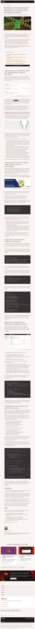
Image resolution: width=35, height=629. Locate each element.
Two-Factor (16, 118)
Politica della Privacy (8, 611)
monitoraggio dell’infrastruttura (14, 168)
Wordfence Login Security (10, 146)
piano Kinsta (19, 365)
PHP (15, 567)
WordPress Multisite (9, 371)
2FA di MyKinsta (20, 105)
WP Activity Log (22, 191)
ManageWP (7, 370)
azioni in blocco (15, 328)
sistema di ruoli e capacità (13, 444)
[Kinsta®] (3, 2)
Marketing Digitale (4, 567)
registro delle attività (8, 172)
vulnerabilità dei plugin (17, 42)
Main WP (7, 221)
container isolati (15, 35)
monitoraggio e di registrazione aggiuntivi (23, 176)
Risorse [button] (3, 592)
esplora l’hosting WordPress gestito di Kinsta (15, 504)
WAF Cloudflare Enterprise (22, 35)
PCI (15, 233)
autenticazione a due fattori (17, 36)
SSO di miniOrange (12, 152)
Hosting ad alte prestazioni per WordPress (26, 556)
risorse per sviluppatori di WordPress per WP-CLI (13, 249)
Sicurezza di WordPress (7, 5)
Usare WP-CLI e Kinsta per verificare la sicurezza (14, 59)
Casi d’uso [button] (3, 588)
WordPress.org (25, 118)
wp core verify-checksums (16, 270)
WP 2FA (16, 140)
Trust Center (2, 611)
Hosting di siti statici (5, 606)
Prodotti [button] (3, 585)
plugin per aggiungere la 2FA (10, 115)
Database (11, 567)
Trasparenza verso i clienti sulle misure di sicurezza (15, 63)
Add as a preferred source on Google (22, 14)
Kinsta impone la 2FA (16, 76)
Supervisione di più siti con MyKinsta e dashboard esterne (16, 61)
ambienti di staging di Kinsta (22, 229)
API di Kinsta (24, 375)
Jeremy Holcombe (6, 14)
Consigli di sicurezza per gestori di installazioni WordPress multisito (8, 557)
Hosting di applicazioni (5, 602)
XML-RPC (24, 150)
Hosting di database (4, 604)
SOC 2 (9, 36)
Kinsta (5, 531)
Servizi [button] (3, 590)
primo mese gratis (11, 522)
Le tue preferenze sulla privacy (16, 611)
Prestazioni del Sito (21, 567)
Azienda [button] (3, 594)
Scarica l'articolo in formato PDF (17, 65)
